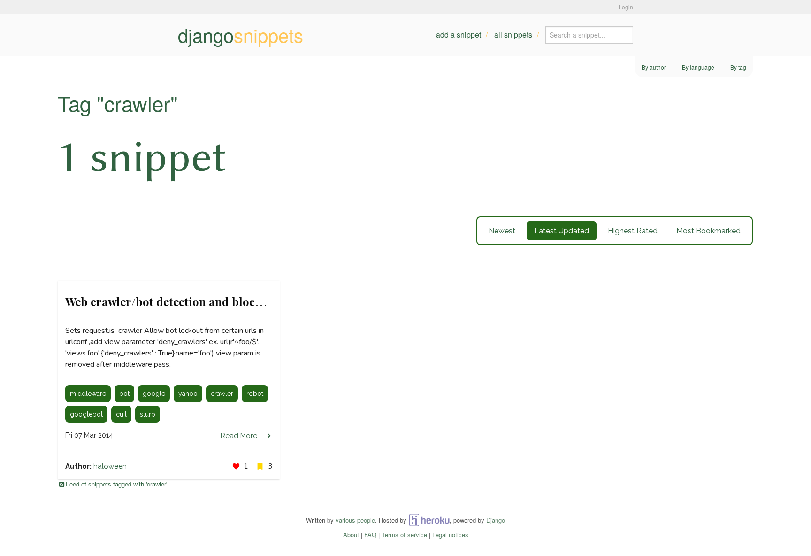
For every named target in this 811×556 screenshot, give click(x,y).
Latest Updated (561, 230)
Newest (502, 230)
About (351, 534)
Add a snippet (458, 34)
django (240, 34)
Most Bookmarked (708, 230)
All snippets (513, 34)
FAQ (370, 534)
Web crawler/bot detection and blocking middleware (205, 301)
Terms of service (404, 534)
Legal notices (450, 534)
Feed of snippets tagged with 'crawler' (116, 483)
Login (626, 7)
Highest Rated (633, 230)
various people (355, 520)
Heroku (429, 520)
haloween (110, 466)
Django (495, 520)
